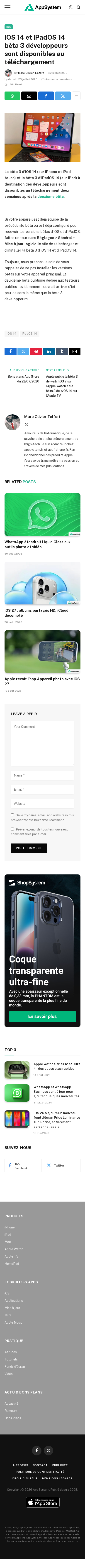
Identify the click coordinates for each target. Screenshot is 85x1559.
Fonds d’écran (15, 1366)
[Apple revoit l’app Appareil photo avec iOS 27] (42, 651)
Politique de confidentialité (40, 1471)
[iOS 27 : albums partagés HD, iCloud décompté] (42, 583)
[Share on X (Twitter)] (63, 96)
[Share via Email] (29, 96)
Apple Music (13, 1322)
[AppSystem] (42, 7)
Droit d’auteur (25, 1478)
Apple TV (11, 1256)
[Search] (78, 7)
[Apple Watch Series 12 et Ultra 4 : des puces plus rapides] (17, 1070)
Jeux (8, 1315)
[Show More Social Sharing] (76, 96)
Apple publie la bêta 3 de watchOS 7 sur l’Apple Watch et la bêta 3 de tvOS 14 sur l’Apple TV (62, 386)
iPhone (10, 1227)
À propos (20, 1465)
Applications (14, 1300)
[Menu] (7, 7)
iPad (8, 1234)
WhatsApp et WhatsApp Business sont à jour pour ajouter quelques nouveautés (56, 1091)
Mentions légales (57, 1478)
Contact (40, 1465)
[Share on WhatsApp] (12, 96)
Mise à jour (12, 1308)
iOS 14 (11, 333)
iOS (8, 26)
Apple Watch (14, 1249)
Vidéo (9, 1374)
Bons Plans (13, 1418)
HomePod (12, 1264)
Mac (8, 1242)
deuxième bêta (50, 196)
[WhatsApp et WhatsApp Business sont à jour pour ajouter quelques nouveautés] (17, 1093)
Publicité (60, 1465)
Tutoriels (11, 1359)
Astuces (11, 1352)
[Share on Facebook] (46, 96)
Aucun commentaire (58, 79)
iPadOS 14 (29, 333)
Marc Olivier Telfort (31, 72)
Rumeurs (11, 1411)
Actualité (11, 1403)
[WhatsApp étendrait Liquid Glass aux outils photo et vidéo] (42, 514)
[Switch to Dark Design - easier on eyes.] (71, 7)
